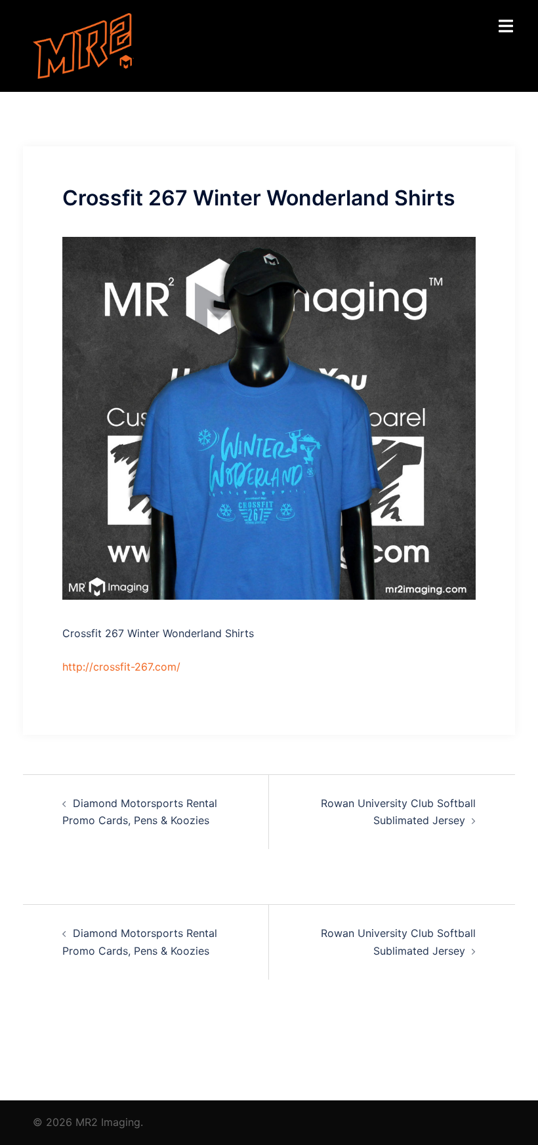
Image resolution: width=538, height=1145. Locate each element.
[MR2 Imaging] (83, 44)
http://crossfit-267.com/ (121, 666)
